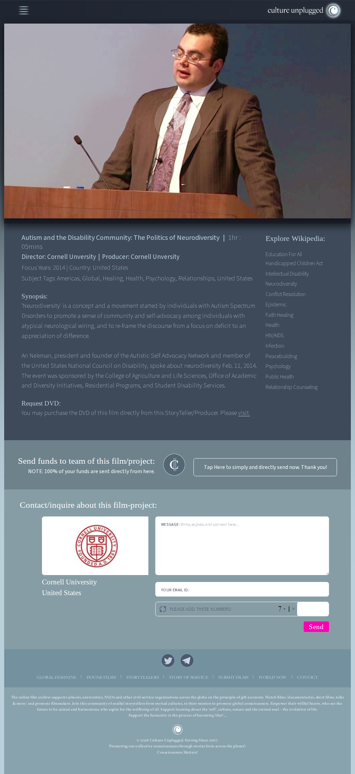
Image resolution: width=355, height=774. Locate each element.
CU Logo (177, 729)
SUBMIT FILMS (233, 677)
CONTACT (307, 677)
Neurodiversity (281, 284)
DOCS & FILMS (101, 677)
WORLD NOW (273, 677)
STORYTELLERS (142, 677)
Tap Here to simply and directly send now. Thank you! (265, 467)
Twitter (168, 660)
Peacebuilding (281, 356)
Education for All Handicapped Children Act (294, 259)
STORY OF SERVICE (188, 677)
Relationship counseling (292, 387)
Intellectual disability (287, 274)
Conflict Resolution (286, 294)
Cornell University (69, 582)
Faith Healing (279, 315)
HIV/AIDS (275, 335)
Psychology (278, 366)
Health (272, 325)
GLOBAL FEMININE (56, 677)
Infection (275, 346)
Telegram (187, 660)
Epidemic (276, 304)
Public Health (280, 377)
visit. (244, 412)
